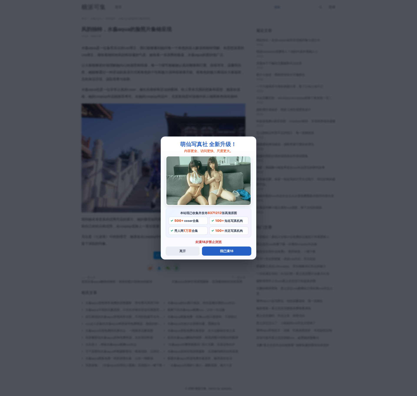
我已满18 (226, 251)
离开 (182, 251)
